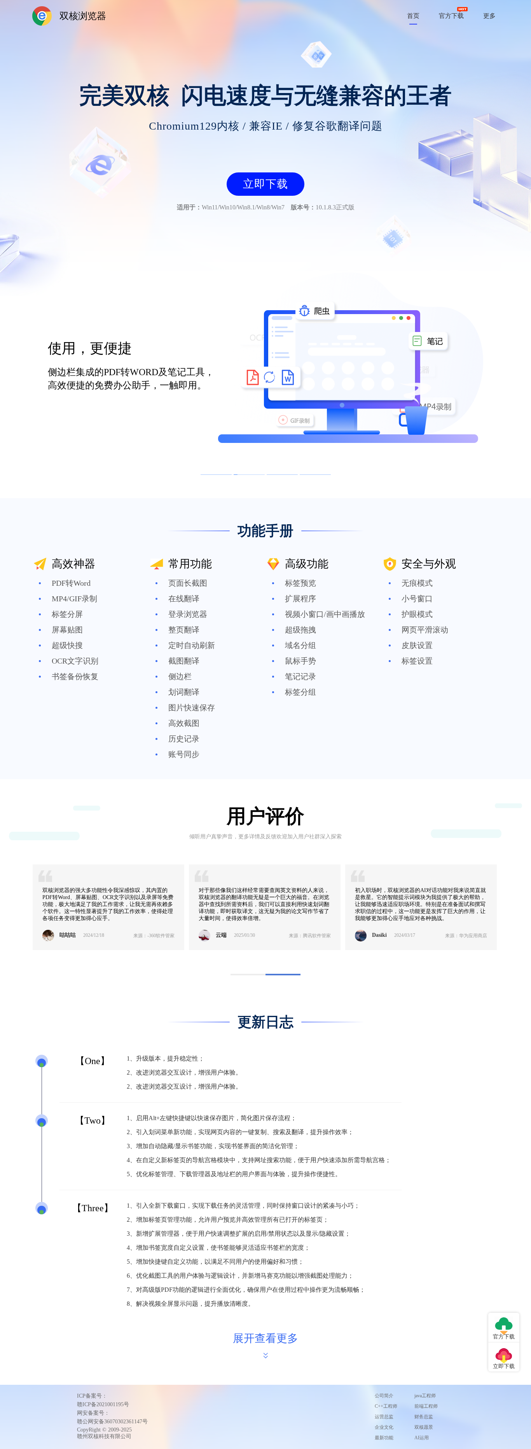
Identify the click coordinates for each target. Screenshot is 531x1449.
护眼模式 (417, 614)
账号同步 (183, 754)
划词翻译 (183, 692)
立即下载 (265, 184)
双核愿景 (423, 1427)
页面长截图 (187, 583)
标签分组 (300, 692)
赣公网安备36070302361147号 (112, 1421)
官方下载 (451, 15)
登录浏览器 (187, 614)
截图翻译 (183, 661)
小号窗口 (417, 598)
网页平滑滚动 (425, 629)
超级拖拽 (300, 629)
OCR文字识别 (75, 661)
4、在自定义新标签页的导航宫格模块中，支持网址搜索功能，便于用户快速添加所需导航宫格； (259, 1160)
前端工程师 (426, 1406)
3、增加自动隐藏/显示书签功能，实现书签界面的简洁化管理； (213, 1146)
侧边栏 (180, 676)
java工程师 (425, 1395)
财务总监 (423, 1416)
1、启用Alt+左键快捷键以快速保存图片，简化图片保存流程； (212, 1118)
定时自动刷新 (191, 645)
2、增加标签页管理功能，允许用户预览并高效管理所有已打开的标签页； (228, 1219)
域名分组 (300, 645)
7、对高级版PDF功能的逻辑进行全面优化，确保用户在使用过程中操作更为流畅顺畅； (246, 1289)
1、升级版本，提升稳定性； (165, 1058)
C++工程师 (386, 1406)
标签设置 (417, 661)
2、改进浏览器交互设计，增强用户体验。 (184, 1072)
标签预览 (300, 583)
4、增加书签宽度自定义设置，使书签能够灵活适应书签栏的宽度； (218, 1247)
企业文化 (384, 1427)
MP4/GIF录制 (74, 598)
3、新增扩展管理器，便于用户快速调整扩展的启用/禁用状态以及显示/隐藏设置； (239, 1233)
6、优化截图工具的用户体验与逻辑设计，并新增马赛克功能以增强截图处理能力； (240, 1275)
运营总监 (384, 1416)
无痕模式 (417, 583)
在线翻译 (183, 598)
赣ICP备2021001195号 (103, 1404)
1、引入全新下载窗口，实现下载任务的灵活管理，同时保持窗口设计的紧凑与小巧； (243, 1205)
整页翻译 (183, 629)
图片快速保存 (191, 707)
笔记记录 (300, 676)
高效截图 (183, 723)
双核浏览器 (82, 16)
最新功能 (384, 1437)
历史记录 (183, 738)
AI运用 (421, 1437)
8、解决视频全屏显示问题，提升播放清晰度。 (190, 1303)
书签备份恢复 (75, 676)
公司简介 (384, 1395)
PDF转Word (71, 583)
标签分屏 (67, 614)
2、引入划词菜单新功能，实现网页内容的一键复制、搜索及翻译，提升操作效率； (240, 1132)
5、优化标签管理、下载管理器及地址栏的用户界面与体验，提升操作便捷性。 (234, 1174)
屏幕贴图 (67, 629)
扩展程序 (300, 598)
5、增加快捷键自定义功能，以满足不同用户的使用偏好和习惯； (215, 1261)
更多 (489, 15)
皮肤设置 (417, 645)
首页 (413, 15)
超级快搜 (67, 645)
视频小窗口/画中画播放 (325, 614)
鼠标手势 (300, 661)
